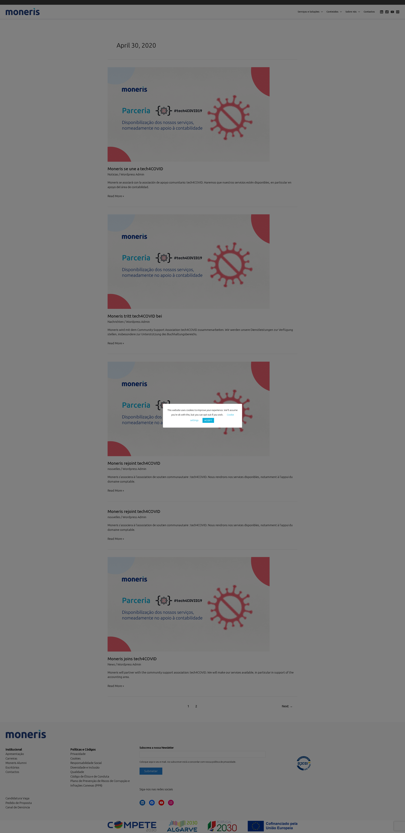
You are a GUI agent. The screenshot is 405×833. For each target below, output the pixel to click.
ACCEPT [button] (208, 420)
